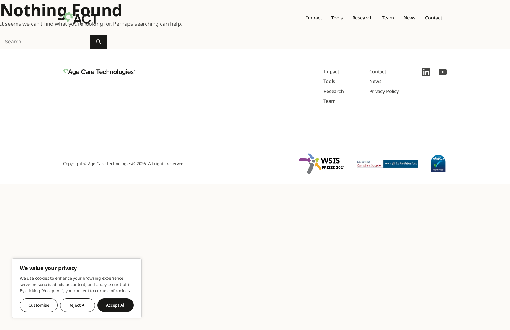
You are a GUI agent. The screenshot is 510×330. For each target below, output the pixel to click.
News (409, 17)
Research (362, 17)
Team (388, 17)
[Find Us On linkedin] (426, 72)
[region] (77, 288)
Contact (433, 17)
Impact (314, 17)
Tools (337, 17)
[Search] (98, 42)
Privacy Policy (384, 91)
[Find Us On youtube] (443, 72)
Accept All (115, 305)
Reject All (77, 305)
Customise (38, 305)
